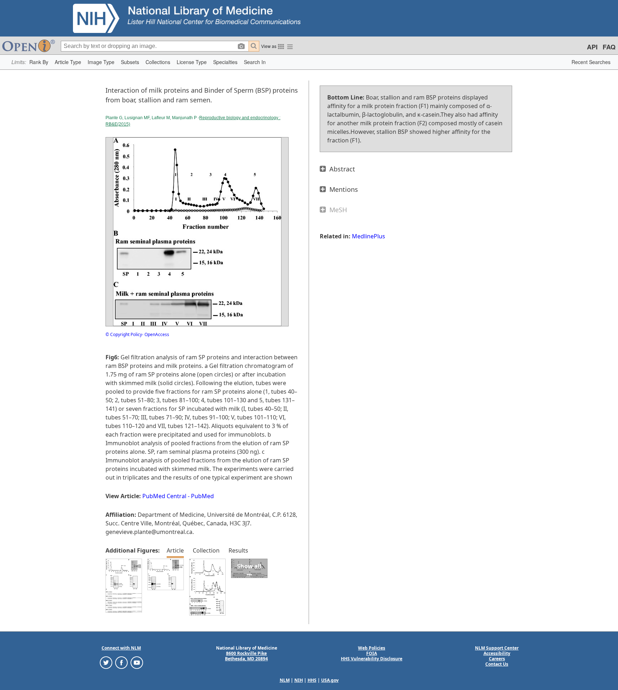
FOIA (371, 653)
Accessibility (497, 653)
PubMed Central (164, 496)
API (592, 47)
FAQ (609, 47)
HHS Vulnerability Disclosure (371, 659)
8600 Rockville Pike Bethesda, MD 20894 (246, 656)
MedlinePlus (368, 236)
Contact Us (496, 664)
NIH (298, 680)
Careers (497, 659)
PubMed (202, 496)
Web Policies (371, 648)
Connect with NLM (121, 648)
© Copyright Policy (124, 334)
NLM (285, 680)
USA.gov (330, 680)
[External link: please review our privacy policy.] (106, 662)
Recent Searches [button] (591, 61)
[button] (39, 62)
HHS (312, 680)
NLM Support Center (497, 648)
